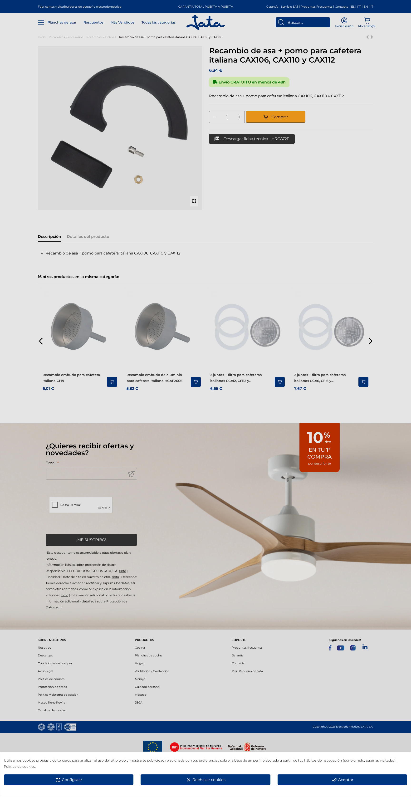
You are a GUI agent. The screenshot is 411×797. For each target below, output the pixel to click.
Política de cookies (19, 766)
